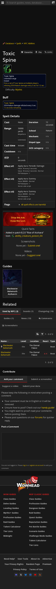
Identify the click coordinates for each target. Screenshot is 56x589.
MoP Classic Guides (39, 494)
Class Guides (9, 499)
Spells (18, 43)
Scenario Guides (37, 531)
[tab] (10, 311)
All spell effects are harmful (33, 204)
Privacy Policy (20, 569)
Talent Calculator (12, 526)
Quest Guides (35, 517)
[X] (21, 575)
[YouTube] (35, 575)
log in (25, 465)
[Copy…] (37, 334)
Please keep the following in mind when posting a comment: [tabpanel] (27, 430)
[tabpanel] (28, 348)
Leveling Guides (11, 508)
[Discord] (16, 575)
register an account (36, 465)
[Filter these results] (42, 334)
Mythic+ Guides (10, 512)
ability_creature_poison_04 (28, 235)
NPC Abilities (29, 43)
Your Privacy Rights (14, 564)
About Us (35, 558)
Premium (47, 564)
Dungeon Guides (37, 508)
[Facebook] (30, 575)
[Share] (53, 2)
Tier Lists (8, 531)
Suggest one (33, 255)
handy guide (47, 407)
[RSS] (40, 575)
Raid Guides (9, 522)
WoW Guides (9, 494)
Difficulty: (10, 89)
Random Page (33, 564)
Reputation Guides (38, 522)
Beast (52, 347)
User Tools (23, 558)
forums (39, 417)
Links (49, 52)
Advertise (47, 558)
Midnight (7, 536)
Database (9, 43)
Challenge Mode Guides (40, 536)
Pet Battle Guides (37, 526)
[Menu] (2, 2)
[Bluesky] (26, 575)
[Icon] (7, 69)
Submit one (34, 245)
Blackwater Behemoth (8, 346)
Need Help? (9, 558)
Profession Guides (12, 517)
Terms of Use (36, 569)
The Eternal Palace (34, 346)
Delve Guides (9, 503)
